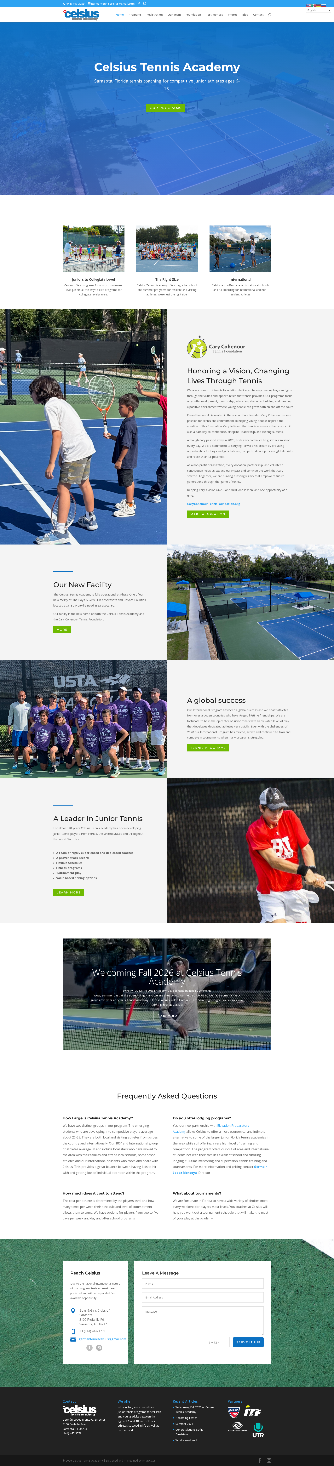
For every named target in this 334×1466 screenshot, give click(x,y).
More (62, 629)
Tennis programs (208, 748)
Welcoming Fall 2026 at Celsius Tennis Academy (167, 976)
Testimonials (214, 14)
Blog (245, 14)
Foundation (193, 14)
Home (120, 14)
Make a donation (207, 514)
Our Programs (165, 108)
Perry (129, 990)
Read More (167, 1015)
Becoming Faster (186, 1418)
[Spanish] (313, 5)
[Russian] (323, 5)
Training (189, 990)
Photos (232, 14)
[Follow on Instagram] (99, 1348)
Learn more (69, 892)
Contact (258, 14)
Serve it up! (248, 1342)
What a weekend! (186, 1440)
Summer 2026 (184, 1424)
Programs (135, 14)
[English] (308, 5)
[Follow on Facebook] (89, 1348)
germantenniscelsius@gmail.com (102, 1339)
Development (176, 990)
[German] (318, 5)
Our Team (174, 14)
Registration (155, 14)
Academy (161, 990)
